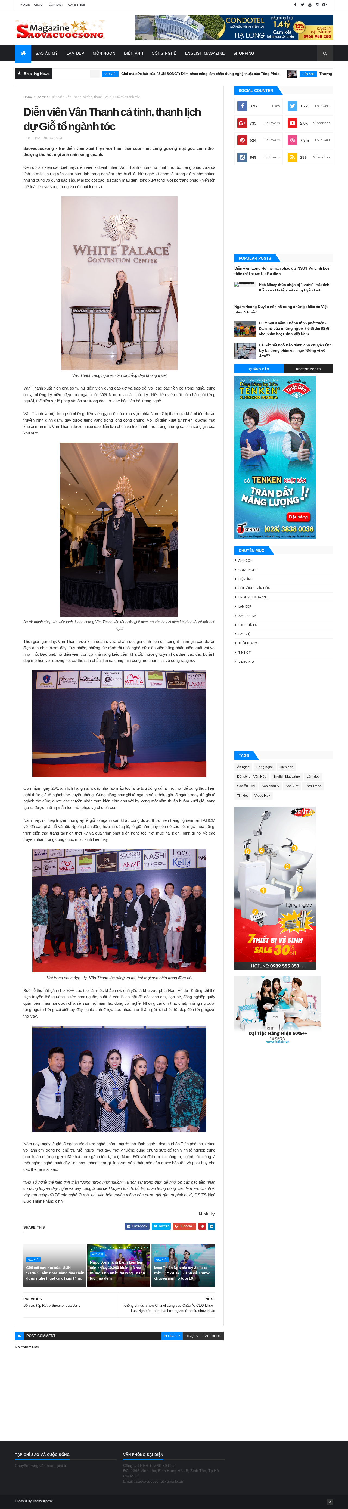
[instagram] (317, 5)
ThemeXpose (42, 1501)
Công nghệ (247, 569)
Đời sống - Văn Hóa (254, 588)
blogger (172, 1336)
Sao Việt (67, 74)
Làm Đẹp (75, 53)
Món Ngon (104, 53)
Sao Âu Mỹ (47, 53)
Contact (56, 4)
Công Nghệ (164, 53)
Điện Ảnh (133, 53)
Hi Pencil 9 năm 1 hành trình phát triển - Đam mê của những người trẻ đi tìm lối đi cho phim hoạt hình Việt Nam (294, 328)
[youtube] (310, 5)
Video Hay (246, 661)
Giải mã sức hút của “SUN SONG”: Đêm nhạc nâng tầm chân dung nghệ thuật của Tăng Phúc (158, 74)
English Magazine (205, 53)
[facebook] (295, 5)
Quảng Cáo (259, 369)
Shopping (244, 53)
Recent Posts (308, 369)
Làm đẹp (244, 606)
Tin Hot (244, 652)
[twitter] (303, 5)
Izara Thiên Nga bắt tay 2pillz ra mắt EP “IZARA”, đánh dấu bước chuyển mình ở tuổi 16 (182, 1272)
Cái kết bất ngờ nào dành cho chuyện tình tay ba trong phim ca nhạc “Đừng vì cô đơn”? (295, 350)
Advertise (76, 4)
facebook (212, 1336)
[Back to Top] (330, 1502)
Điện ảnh (266, 74)
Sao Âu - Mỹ (247, 615)
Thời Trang (247, 643)
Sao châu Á (247, 625)
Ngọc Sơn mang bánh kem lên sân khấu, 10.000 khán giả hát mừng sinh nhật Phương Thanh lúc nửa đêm (117, 1270)
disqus (191, 1336)
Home (25, 4)
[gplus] (325, 5)
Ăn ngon (245, 560)
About (39, 4)
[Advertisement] (283, 210)
